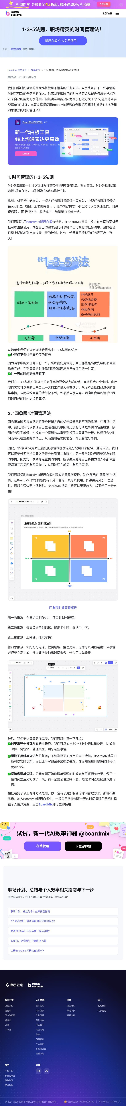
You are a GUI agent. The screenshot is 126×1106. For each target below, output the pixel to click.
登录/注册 (107, 13)
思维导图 (9, 1005)
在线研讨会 (41, 1048)
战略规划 (40, 1039)
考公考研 (40, 1029)
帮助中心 (71, 1010)
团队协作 (40, 1010)
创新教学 (40, 1025)
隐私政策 (9, 1080)
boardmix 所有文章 (17, 70)
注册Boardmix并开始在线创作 (27, 950)
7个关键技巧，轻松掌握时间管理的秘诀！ (33, 921)
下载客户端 (83, 846)
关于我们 (102, 1010)
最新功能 (71, 1015)
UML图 (8, 1029)
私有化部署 (10, 1075)
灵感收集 (40, 1053)
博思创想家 (16, 49)
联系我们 (102, 1005)
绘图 (38, 1034)
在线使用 (42, 846)
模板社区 (71, 1005)
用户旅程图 (10, 1015)
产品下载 (9, 1070)
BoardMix (46, 804)
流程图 (8, 1010)
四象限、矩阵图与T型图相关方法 (29, 940)
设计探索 (40, 1020)
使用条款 (9, 1085)
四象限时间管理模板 (63, 608)
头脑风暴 (40, 1015)
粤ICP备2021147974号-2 (110, 1101)
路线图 (8, 1020)
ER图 (7, 1025)
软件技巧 (35, 70)
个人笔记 (40, 1044)
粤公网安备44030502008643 (80, 1101)
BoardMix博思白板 (39, 222)
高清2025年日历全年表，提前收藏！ (31, 931)
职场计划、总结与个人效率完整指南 (30, 911)
